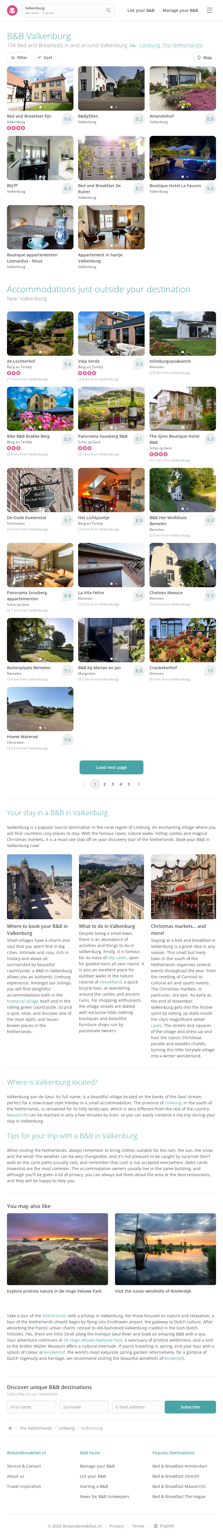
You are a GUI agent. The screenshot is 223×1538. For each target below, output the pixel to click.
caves (156, 1025)
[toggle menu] (209, 10)
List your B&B (93, 1476)
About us (15, 1476)
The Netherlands (182, 45)
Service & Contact (24, 1466)
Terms (138, 1526)
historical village (23, 1001)
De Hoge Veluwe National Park (93, 1340)
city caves (117, 957)
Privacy (117, 1526)
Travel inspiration (24, 1486)
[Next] (65, 88)
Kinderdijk (174, 1358)
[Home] (10, 1428)
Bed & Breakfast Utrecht (175, 1476)
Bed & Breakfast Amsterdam (179, 1466)
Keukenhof (54, 1352)
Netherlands (54, 1315)
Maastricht (17, 1115)
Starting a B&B (94, 1486)
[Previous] (15, 88)
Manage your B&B (97, 1466)
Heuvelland (111, 982)
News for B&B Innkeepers (105, 1496)
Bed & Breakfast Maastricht (179, 1486)
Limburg (150, 45)
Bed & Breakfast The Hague (179, 1496)
